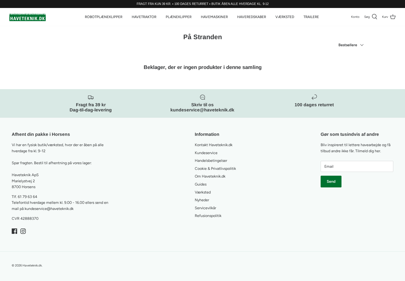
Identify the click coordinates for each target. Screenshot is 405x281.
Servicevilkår (205, 208)
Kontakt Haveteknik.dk (213, 145)
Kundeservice (206, 153)
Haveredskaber (251, 17)
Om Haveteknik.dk (210, 176)
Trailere (311, 17)
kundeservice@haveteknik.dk (49, 208)
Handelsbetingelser (211, 160)
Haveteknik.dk (32, 265)
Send (331, 181)
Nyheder (202, 200)
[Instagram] (23, 231)
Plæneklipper (178, 17)
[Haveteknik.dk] (27, 17)
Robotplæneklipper (103, 17)
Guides (200, 184)
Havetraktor (144, 17)
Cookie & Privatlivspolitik (215, 168)
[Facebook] (14, 231)
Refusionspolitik (208, 215)
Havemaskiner (214, 17)
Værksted (284, 17)
